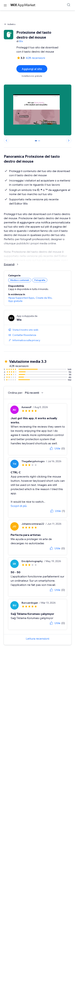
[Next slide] (68, 140)
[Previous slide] (6, 140)
